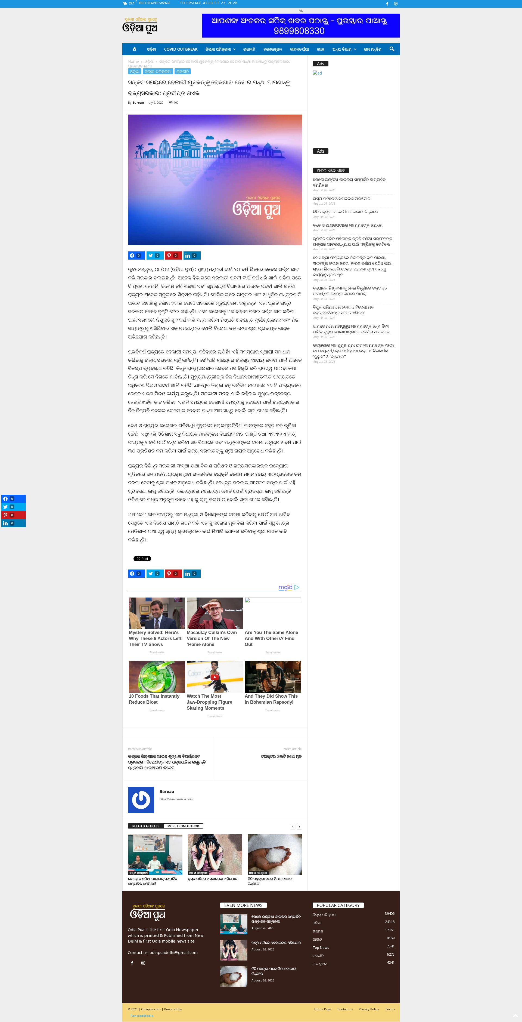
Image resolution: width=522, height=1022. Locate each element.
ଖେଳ (320, 49)
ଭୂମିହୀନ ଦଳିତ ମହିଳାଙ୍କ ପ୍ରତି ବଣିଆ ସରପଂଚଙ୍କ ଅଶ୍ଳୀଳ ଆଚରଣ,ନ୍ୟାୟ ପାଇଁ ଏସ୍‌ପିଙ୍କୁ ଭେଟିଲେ (352, 241)
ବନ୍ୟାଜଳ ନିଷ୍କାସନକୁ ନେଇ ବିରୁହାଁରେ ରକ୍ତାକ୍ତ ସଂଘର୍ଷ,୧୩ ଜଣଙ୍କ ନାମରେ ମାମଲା (350, 290)
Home (133, 61)
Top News (321, 947)
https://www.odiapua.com (176, 799)
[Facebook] (387, 4)
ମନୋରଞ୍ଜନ (272, 49)
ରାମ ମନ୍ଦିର (372, 49)
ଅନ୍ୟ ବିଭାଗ (342, 49)
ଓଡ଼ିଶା (151, 49)
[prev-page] (293, 826)
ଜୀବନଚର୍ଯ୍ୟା (299, 49)
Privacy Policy (369, 1009)
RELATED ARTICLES (145, 826)
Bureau (138, 102)
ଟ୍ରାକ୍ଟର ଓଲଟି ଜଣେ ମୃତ (281, 756)
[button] (392, 49)
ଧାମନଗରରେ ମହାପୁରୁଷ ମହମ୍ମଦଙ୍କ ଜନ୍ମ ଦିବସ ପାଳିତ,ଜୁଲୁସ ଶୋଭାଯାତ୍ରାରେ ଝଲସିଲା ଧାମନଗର (351, 328)
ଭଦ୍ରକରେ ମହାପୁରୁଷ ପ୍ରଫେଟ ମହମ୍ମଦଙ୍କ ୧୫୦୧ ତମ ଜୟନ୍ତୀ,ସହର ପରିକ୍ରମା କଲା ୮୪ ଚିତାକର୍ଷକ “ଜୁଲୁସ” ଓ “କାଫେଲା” (353, 350)
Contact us (345, 1009)
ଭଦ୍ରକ (318, 931)
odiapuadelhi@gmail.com (174, 952)
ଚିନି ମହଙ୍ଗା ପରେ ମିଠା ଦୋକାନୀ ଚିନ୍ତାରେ (270, 881)
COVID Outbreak (180, 49)
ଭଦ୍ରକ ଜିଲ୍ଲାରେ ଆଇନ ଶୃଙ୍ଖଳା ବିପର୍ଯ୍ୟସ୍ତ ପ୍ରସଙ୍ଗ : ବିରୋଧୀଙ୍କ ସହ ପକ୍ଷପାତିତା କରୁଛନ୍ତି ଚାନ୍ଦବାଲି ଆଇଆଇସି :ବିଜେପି (167, 761)
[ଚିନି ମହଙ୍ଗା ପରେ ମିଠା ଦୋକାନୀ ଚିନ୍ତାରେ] (275, 854)
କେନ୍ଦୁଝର (320, 963)
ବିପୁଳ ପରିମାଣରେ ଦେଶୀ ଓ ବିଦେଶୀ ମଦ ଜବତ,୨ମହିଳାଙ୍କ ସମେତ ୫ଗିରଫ (343, 309)
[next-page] (299, 826)
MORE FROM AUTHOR (183, 826)
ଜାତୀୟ (317, 939)
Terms (390, 1009)
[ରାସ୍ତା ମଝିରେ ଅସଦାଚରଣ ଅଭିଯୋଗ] (215, 854)
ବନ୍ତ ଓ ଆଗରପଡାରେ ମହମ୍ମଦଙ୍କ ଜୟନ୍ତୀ (348, 225)
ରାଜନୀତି (249, 49)
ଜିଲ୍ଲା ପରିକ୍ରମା (218, 49)
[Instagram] (396, 4)
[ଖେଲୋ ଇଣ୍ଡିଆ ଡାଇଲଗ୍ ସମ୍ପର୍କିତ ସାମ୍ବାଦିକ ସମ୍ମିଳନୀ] (155, 854)
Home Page (322, 1009)
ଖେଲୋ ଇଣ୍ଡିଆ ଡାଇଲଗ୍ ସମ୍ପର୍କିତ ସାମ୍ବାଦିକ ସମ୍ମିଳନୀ (152, 881)
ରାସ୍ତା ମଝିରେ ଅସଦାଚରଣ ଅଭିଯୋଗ (213, 878)
